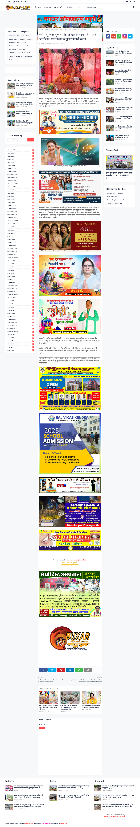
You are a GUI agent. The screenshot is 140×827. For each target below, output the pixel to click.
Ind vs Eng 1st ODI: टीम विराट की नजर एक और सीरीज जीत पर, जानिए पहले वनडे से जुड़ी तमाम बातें (73, 796)
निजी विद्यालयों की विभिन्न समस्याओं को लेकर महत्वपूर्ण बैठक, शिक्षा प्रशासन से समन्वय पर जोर (25, 113)
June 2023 (21, 267)
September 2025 (21, 184)
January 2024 (21, 245)
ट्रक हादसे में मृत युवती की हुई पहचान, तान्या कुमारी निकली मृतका (123, 62)
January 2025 (21, 208)
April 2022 (21, 310)
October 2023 (21, 254)
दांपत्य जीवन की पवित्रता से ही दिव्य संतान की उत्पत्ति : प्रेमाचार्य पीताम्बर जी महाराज (48, 707)
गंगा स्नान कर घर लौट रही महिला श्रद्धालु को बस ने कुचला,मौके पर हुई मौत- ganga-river (118, 787)
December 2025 (21, 174)
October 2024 (21, 217)
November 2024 (21, 214)
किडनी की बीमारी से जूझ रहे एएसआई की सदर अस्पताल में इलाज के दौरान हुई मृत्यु (122, 136)
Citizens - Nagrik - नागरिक (22, 46)
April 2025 (21, 199)
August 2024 (21, 224)
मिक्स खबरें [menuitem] (59, 7)
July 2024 (21, 227)
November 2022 (21, 288)
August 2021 (21, 335)
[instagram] (134, 1)
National (11, 56)
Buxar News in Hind (14, 42)
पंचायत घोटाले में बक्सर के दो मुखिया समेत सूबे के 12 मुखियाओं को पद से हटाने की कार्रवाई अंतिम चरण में (123, 52)
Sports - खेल (19, 56)
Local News (26, 36)
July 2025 (21, 190)
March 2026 (21, 165)
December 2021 (21, 322)
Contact (25, 1)
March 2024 (21, 239)
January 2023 (21, 282)
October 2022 (21, 291)
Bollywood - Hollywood (23, 52)
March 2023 (21, 276)
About (17, 1)
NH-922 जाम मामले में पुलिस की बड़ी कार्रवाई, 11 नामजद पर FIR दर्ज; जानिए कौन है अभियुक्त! (123, 118)
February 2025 (21, 205)
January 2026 (21, 171)
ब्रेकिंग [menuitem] (70, 7)
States (10, 59)
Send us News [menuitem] (91, 7)
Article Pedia (121, 816)
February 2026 (21, 168)
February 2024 (21, 242)
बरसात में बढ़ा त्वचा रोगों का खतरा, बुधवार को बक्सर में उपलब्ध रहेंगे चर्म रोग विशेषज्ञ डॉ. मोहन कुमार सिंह (123, 99)
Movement (22, 49)
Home (9, 1)
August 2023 (21, 261)
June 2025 (21, 193)
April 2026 (21, 162)
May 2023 (21, 270)
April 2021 (21, 347)
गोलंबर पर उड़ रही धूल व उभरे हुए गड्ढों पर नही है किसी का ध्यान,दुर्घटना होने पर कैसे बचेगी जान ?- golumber (29, 805)
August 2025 (21, 187)
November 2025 (21, 177)
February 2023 (21, 279)
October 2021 (21, 328)
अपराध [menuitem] (79, 7)
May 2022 (21, 307)
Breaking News (13, 39)
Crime (24, 42)
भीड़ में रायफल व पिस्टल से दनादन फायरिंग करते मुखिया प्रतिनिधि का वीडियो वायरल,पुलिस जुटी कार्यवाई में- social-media (29, 787)
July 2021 (21, 338)
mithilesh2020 (107, 816)
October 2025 (21, 181)
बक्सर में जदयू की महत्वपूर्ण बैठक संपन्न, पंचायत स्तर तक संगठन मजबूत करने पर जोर (24, 85)
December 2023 (21, 248)
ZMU (114, 816)
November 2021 (21, 325)
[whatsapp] (119, 36)
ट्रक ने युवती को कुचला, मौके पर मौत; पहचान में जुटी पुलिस (123, 71)
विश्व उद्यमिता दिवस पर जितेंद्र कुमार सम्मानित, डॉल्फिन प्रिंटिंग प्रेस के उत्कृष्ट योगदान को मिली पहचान (24, 103)
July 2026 (21, 153)
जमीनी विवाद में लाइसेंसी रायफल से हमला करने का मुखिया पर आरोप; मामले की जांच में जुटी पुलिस (123, 80)
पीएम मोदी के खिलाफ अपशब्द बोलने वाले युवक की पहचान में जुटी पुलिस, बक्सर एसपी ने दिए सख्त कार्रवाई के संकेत (124, 108)
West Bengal (28, 56)
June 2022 (21, 304)
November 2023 (21, 251)
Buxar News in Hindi (14, 36)
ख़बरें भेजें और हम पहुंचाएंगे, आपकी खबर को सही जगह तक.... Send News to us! (119, 174)
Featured (29, 39)
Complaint (11, 52)
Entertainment (13, 49)
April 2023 (21, 273)
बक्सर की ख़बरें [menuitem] (47, 7)
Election (11, 46)
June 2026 (21, 156)
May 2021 (21, 344)
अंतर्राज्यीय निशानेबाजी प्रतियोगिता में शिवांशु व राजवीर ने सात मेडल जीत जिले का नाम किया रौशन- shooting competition (73, 787)
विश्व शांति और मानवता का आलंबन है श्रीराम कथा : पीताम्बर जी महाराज (25, 94)
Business (22, 39)
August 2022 (21, 298)
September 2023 (21, 258)
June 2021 (21, 341)
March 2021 (21, 350)
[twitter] (130, 1)
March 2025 (21, 202)
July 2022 (21, 301)
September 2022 (21, 294)
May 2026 (21, 159)
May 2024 (21, 233)
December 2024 (21, 211)
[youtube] (127, 1)
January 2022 (21, 319)
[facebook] (123, 1)
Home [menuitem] (39, 7)
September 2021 (21, 331)
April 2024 (21, 236)
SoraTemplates (45, 823)
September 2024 (21, 221)
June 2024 (21, 230)
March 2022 (21, 313)
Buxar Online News (46, 43)
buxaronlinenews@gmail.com (76, 560)
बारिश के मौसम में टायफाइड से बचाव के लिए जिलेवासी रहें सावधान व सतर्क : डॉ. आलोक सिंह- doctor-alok (28, 796)
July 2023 (21, 264)
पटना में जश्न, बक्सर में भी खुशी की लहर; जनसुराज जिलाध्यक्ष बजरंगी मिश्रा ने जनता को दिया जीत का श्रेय (123, 127)
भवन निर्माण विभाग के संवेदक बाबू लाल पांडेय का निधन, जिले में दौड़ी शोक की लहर (123, 90)
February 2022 (21, 316)
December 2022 (21, 285)
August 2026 (21, 150)
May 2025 (21, 196)
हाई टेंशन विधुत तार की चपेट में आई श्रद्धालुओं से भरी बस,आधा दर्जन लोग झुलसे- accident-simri (118, 796)
